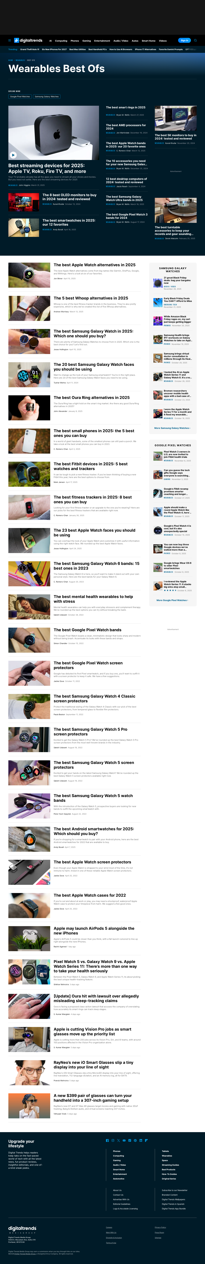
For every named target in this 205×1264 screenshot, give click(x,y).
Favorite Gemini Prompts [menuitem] (171, 49)
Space (165, 1160)
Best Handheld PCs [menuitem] (98, 49)
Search (195, 40)
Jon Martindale (122, 133)
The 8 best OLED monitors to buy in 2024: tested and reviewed (70, 197)
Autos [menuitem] (135, 40)
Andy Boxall (58, 229)
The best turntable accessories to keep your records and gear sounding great (173, 232)
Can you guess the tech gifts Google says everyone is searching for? (177, 474)
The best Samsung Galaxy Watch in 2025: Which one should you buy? (93, 333)
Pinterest (135, 1140)
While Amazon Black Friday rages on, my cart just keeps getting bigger (177, 319)
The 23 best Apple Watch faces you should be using (94, 532)
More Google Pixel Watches (172, 600)
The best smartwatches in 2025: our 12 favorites (69, 222)
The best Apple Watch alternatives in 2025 (95, 264)
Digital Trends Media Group (25, 1254)
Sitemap (158, 1238)
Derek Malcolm (171, 238)
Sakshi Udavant (60, 615)
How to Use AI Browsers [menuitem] (120, 49)
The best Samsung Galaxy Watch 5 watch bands (93, 798)
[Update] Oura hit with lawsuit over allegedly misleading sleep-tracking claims (96, 998)
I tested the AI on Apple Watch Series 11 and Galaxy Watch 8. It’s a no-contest (177, 376)
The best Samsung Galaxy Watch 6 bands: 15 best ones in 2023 (96, 566)
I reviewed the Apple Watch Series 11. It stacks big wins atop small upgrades (177, 585)
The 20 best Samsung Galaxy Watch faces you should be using (94, 367)
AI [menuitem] (50, 40)
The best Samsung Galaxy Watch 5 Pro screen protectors (90, 731)
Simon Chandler (60, 643)
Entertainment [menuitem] (102, 40)
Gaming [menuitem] (86, 40)
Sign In (184, 40)
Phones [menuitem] (75, 40)
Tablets (165, 1151)
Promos (167, 325)
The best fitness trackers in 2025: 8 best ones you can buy (93, 499)
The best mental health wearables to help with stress (93, 599)
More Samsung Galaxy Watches (171, 428)
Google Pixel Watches (20, 96)
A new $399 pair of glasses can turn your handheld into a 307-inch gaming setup (93, 1098)
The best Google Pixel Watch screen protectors (88, 665)
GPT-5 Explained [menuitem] (193, 49)
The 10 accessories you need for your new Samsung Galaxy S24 (126, 164)
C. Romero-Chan (123, 151)
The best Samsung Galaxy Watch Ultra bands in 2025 (124, 198)
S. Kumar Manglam (62, 1014)
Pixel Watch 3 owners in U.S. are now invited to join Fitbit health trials (177, 454)
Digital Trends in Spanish (173, 1204)
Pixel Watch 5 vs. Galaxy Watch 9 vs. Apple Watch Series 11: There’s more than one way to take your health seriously (95, 966)
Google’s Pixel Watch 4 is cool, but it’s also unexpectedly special (177, 528)
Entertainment (120, 1174)
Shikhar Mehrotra (61, 984)
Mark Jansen (59, 482)
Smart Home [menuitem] (148, 40)
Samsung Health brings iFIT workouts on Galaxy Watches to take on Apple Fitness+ (178, 339)
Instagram (113, 1140)
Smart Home (119, 1169)
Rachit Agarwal (60, 946)
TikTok (129, 1140)
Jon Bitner (58, 278)
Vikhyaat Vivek (60, 1114)
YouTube (124, 1140)
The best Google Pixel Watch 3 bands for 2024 (127, 216)
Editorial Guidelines (121, 1204)
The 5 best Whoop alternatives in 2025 (91, 298)
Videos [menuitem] (163, 40)
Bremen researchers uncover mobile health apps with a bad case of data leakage (176, 394)
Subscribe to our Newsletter (174, 1190)
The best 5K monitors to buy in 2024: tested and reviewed (175, 137)
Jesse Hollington (61, 349)
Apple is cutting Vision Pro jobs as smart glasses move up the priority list (92, 1031)
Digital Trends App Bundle (174, 1208)
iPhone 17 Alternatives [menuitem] (145, 49)
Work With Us (111, 1232)
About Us (117, 1190)
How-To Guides (169, 1174)
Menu (9, 40)
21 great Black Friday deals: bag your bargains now (177, 280)
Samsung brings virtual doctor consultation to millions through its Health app (178, 357)
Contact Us (118, 1195)
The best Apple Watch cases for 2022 (90, 895)
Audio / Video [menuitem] (121, 40)
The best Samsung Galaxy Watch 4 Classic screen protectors (94, 698)
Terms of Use (111, 1243)
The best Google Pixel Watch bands (87, 629)
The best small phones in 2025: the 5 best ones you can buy (94, 433)
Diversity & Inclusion (114, 1238)
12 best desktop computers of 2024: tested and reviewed (126, 180)
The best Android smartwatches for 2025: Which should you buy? (94, 831)
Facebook (107, 1140)
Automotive (118, 1178)
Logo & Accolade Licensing (125, 1208)
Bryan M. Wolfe (123, 115)
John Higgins (24, 185)
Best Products (168, 1169)
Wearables (13, 185)
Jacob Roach (121, 186)
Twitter (118, 1140)
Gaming (167, 479)
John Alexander (60, 411)
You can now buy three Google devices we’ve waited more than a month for (176, 548)
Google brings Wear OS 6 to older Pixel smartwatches (177, 566)
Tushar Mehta (60, 383)
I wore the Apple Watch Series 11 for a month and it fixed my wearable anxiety (177, 413)
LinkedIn (140, 1140)
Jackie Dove (59, 681)
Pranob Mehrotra (61, 1080)
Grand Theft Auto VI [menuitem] (29, 49)
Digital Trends (23, 44)
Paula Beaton (59, 714)
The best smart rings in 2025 (125, 107)
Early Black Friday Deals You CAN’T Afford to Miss (178, 299)
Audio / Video (170, 286)
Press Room (159, 1232)
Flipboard (146, 1140)
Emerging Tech (170, 304)
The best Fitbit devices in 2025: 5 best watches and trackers (91, 466)
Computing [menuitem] (61, 40)
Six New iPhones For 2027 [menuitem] (54, 49)
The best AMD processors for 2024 (126, 127)
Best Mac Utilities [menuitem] (77, 49)
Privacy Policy (160, 1227)
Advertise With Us (121, 1199)
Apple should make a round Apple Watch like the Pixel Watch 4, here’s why (177, 511)
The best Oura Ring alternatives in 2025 (92, 397)
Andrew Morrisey (61, 311)
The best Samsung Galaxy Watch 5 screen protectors (94, 765)
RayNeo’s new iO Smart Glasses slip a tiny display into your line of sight (93, 1065)
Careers (109, 1227)
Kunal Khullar (58, 204)
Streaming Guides (170, 1165)
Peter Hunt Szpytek (62, 814)
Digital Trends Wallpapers (173, 1199)
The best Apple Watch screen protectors (92, 862)
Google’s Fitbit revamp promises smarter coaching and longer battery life (176, 492)
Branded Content (170, 1195)
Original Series (169, 1178)
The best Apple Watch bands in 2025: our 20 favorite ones (126, 144)
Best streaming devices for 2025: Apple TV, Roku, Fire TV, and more (47, 168)
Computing (118, 1156)
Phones (167, 344)
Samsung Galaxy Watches (47, 96)
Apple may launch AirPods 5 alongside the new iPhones (94, 930)
